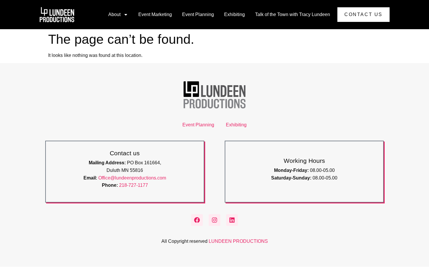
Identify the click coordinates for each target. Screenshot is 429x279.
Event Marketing (155, 14)
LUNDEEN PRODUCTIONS (238, 241)
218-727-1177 (133, 185)
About (114, 14)
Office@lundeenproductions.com (132, 177)
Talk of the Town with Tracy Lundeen (292, 14)
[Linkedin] (232, 220)
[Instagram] (214, 220)
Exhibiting (234, 14)
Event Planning (198, 14)
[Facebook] (197, 220)
